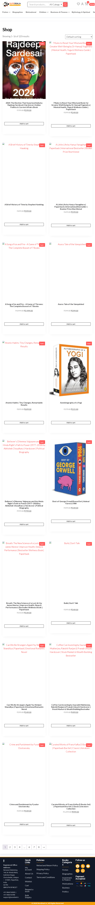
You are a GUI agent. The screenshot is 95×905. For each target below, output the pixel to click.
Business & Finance (59, 12)
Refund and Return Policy (47, 865)
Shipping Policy (42, 869)
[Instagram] (78, 871)
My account (28, 868)
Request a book (29, 890)
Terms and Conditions (45, 877)
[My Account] (82, 4)
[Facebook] (78, 866)
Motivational (31, 12)
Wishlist (28, 881)
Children (42, 12)
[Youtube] (88, 866)
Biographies (17, 12)
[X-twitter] (83, 866)
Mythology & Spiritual (81, 12)
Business (66, 887)
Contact (28, 877)
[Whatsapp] (83, 871)
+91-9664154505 (9, 892)
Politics (65, 891)
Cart (27, 885)
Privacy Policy (42, 873)
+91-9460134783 (9, 895)
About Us (29, 873)
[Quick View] (24, 119)
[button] (90, 4)
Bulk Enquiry (28, 896)
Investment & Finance (67, 879)
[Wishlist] (78, 4)
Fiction (5, 12)
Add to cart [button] (24, 124)
